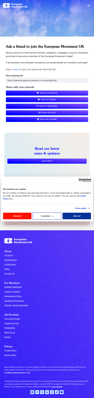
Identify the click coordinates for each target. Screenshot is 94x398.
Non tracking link (14, 75)
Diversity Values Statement (16, 305)
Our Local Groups (12, 318)
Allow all (76, 216)
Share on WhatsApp (48, 106)
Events (7, 337)
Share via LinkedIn (48, 119)
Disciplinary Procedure (14, 301)
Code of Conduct (12, 291)
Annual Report (10, 260)
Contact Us (9, 273)
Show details (80, 208)
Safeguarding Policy (13, 296)
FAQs (6, 269)
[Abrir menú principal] (88, 5)
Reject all (17, 216)
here (16, 69)
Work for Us (9, 332)
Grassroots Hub (11, 323)
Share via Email (48, 112)
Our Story (8, 255)
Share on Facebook (48, 92)
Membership (9, 328)
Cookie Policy (10, 350)
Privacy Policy (10, 355)
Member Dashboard (13, 287)
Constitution (10, 264)
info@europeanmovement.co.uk (17, 373)
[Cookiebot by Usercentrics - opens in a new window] (80, 180)
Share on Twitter (48, 99)
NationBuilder (57, 387)
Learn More (47, 161)
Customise (45, 216)
